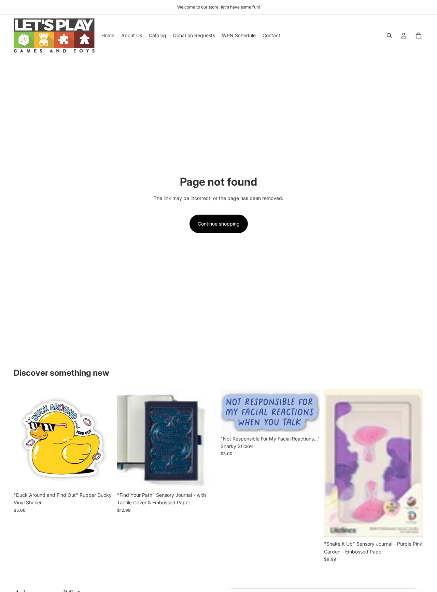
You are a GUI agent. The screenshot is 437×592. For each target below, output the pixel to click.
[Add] (102, 478)
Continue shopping (219, 224)
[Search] (389, 35)
